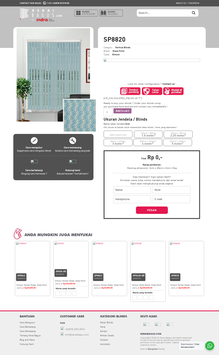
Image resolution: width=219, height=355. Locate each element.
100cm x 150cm (148, 134)
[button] (86, 13)
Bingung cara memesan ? (34, 173)
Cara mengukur (34, 147)
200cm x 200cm (148, 142)
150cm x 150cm (178, 134)
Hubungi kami (72, 170)
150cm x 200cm (118, 142)
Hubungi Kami (27, 344)
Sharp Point (42, 285)
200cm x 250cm (177, 142)
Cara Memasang (28, 331)
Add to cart (122, 110)
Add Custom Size (118, 135)
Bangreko (153, 349)
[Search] (193, 13)
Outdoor (104, 339)
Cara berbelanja (34, 170)
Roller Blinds (144, 285)
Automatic (105, 344)
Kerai (102, 326)
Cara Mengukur (27, 322)
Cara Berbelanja (28, 326)
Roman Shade (30, 285)
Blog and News (27, 339)
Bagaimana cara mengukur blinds (34, 150)
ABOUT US (181, 3)
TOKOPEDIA (193, 3)
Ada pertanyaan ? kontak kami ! (72, 173)
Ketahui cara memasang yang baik (72, 150)
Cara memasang (72, 147)
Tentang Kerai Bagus (30, 335)
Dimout (19, 285)
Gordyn (103, 331)
